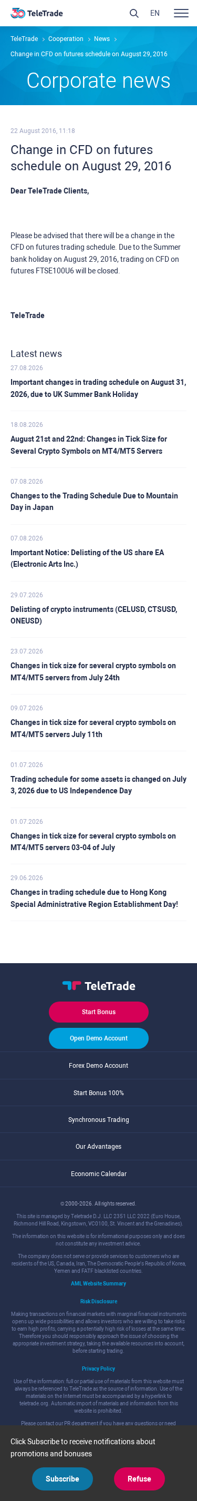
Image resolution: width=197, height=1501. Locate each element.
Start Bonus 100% (99, 1093)
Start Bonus (99, 1012)
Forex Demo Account (98, 1065)
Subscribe (62, 1479)
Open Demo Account (99, 1038)
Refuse (139, 1479)
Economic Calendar (99, 1174)
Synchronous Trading (98, 1120)
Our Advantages (98, 1146)
